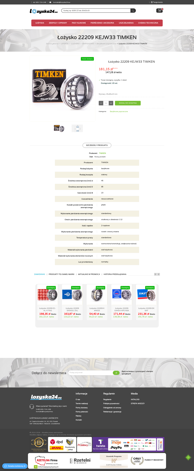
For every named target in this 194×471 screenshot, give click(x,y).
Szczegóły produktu (97, 145)
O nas (78, 399)
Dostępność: (106, 83)
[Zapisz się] (116, 373)
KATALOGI (135, 399)
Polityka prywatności (111, 404)
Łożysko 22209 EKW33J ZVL (72, 309)
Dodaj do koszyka (128, 103)
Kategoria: (102, 111)
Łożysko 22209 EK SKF (146, 309)
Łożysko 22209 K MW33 (97, 309)
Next (158, 274)
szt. (116, 83)
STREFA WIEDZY (138, 404)
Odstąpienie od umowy (112, 408)
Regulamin (107, 399)
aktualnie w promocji (89, 274)
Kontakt (79, 420)
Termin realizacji (82, 404)
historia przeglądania (115, 274)
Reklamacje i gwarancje (112, 412)
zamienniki (39, 274)
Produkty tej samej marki (61, 274)
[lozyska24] (46, 396)
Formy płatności (82, 412)
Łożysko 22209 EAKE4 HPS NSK (122, 309)
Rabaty (78, 416)
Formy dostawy (82, 408)
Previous (155, 274)
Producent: (93, 153)
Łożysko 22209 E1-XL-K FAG (47, 309)
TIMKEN (102, 153)
